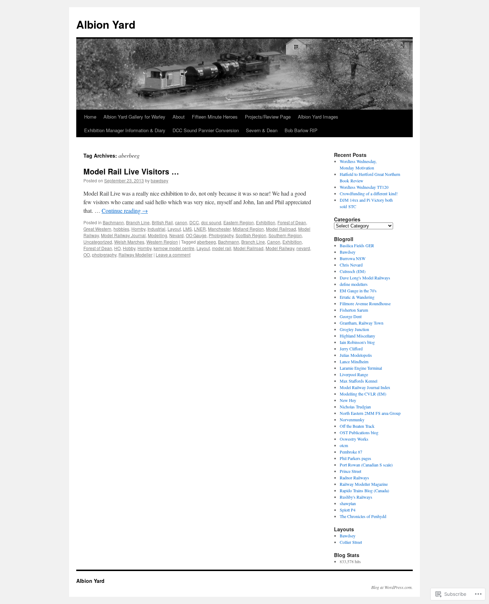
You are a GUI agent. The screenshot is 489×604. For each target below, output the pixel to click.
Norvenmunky (352, 419)
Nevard (176, 235)
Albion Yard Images (318, 116)
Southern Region (285, 235)
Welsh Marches (129, 242)
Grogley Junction (354, 329)
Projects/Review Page (268, 116)
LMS (187, 229)
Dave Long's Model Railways (365, 278)
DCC (194, 222)
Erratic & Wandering (357, 297)
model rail (221, 248)
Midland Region (248, 229)
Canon (273, 242)
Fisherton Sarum (354, 310)
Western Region (162, 242)
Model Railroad (281, 229)
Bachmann (113, 222)
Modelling (157, 235)
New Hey (348, 400)
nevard (303, 248)
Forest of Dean (291, 222)
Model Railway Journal (123, 235)
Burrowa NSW (352, 258)
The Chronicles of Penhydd (363, 516)
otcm (344, 445)
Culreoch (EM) (352, 271)
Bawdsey (347, 252)
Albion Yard (105, 24)
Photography (221, 235)
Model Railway (280, 248)
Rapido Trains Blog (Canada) (364, 490)
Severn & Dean (261, 130)
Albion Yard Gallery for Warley (134, 116)
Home (90, 116)
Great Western (97, 229)
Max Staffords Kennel (358, 381)
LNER (200, 229)
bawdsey (159, 180)
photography (104, 254)
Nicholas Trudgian (355, 406)
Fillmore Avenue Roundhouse (365, 303)
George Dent (351, 316)
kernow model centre (174, 248)
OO (86, 254)
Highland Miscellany (357, 336)
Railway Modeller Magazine (364, 484)
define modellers (354, 284)
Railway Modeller (135, 254)
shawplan (348, 503)
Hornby (138, 229)
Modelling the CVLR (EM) (363, 394)
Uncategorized (97, 242)
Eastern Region (238, 222)
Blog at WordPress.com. (392, 587)
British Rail (162, 222)
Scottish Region (251, 235)
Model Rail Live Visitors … (131, 171)
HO (117, 248)
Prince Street (350, 471)
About (179, 116)
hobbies (121, 229)
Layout (174, 229)
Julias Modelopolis (356, 355)
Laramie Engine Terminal (361, 368)
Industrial (156, 229)
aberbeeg (206, 242)
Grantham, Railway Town (361, 323)
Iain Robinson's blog (357, 342)
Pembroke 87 (351, 452)
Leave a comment (173, 254)
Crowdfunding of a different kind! (369, 193)
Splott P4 (347, 510)
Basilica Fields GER (357, 245)
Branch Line (138, 222)
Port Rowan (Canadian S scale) (366, 465)
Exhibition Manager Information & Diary (124, 130)
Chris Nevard (351, 265)
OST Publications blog (359, 432)
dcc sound (211, 222)
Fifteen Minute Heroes (215, 116)
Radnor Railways (354, 477)
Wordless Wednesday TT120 (364, 187)
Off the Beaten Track (357, 426)
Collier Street (351, 542)
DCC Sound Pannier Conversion (206, 130)
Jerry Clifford (351, 348)
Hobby (129, 248)
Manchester (219, 229)
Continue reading (125, 210)
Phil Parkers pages (355, 458)
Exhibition (265, 222)
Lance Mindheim (354, 361)
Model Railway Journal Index (365, 387)
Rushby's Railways (356, 497)
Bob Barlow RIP (301, 130)
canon (181, 222)
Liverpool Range (354, 374)
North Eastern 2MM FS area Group (370, 413)
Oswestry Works (354, 439)
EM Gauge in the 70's (358, 290)
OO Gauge (196, 235)
